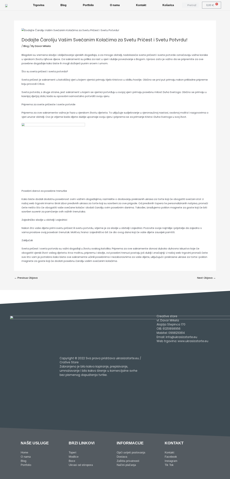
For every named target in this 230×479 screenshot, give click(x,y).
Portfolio (88, 5)
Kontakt (141, 5)
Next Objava (206, 278)
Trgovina (38, 5)
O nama (115, 5)
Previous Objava (26, 278)
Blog (63, 5)
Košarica (168, 5)
